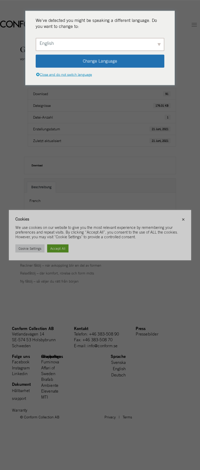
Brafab (47, 379)
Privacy (110, 417)
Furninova (50, 361)
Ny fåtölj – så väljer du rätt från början (49, 281)
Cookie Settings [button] (29, 248)
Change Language (100, 61)
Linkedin (20, 373)
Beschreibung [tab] (41, 187)
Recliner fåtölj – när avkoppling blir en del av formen (60, 265)
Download (37, 165)
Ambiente (50, 385)
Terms (127, 417)
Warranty (20, 410)
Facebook (21, 361)
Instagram (21, 367)
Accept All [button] (57, 248)
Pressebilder (147, 334)
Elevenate (50, 391)
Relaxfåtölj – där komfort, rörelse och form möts (57, 273)
